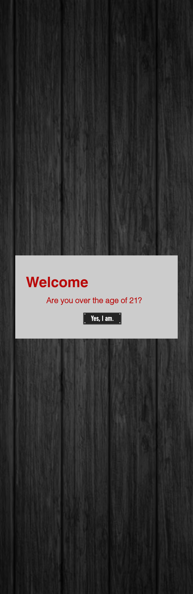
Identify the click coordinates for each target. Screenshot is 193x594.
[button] (102, 318)
